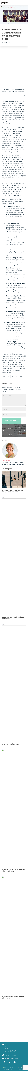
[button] (26, 3)
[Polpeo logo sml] (4, 3)
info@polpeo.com (11, 1058)
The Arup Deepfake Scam (10, 744)
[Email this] (4, 376)
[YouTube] (14, 1062)
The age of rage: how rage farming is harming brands (13, 870)
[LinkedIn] (4, 1062)
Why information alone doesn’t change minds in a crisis (12, 491)
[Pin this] (21, 376)
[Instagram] (9, 1062)
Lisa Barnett (6, 461)
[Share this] (8, 376)
